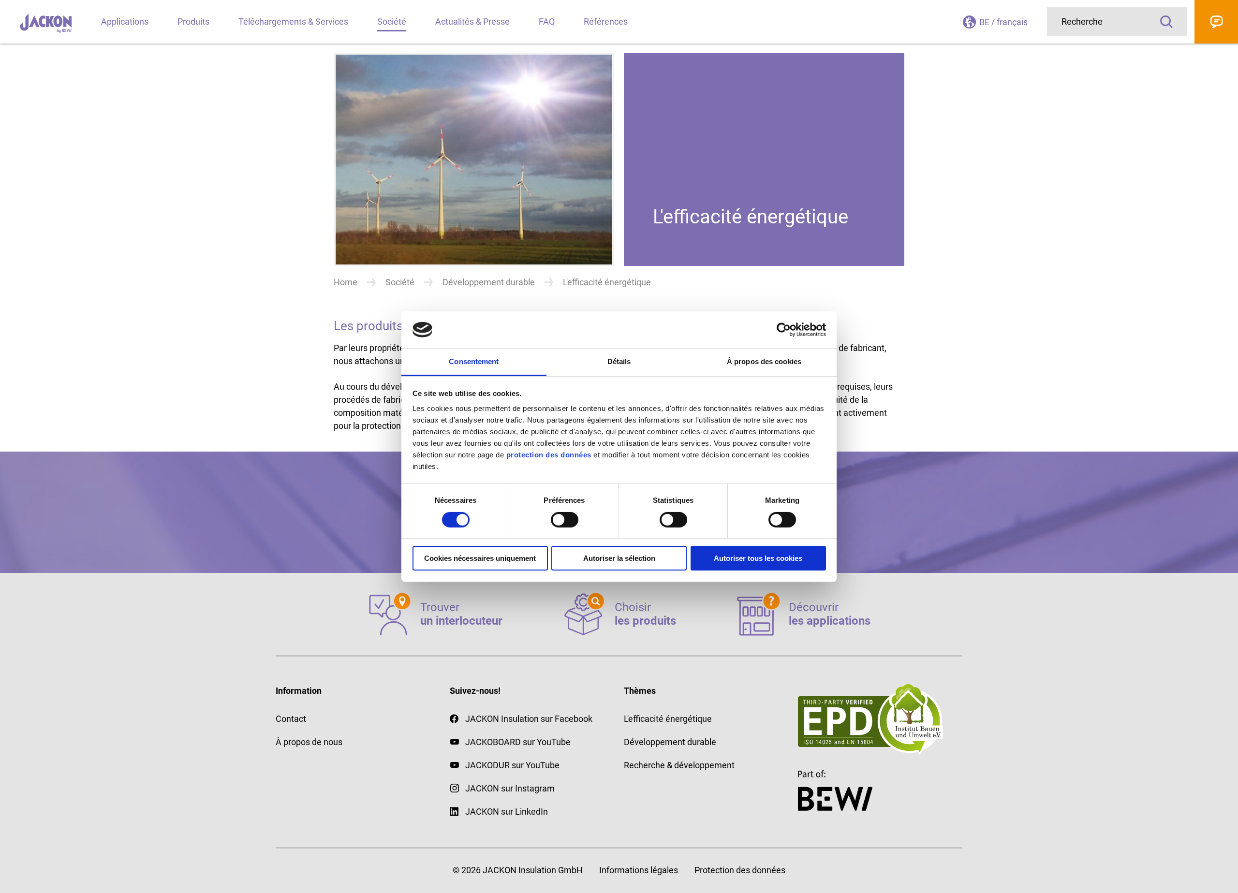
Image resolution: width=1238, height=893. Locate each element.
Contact (1216, 22)
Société (399, 282)
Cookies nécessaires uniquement (480, 558)
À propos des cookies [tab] (764, 361)
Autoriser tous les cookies (758, 558)
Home (345, 282)
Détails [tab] (619, 361)
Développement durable (488, 282)
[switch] (564, 519)
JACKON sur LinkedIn (506, 811)
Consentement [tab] (474, 361)
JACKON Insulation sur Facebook (528, 719)
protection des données (548, 455)
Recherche (1166, 21)
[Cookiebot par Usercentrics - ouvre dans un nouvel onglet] (783, 329)
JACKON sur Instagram (510, 788)
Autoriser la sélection (619, 558)
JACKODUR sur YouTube (512, 765)
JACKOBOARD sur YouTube (518, 742)
